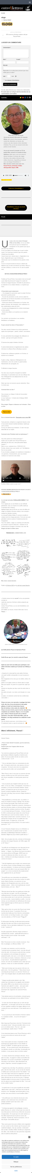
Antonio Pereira (5, 738)
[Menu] (30, 2)
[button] (29, 1137)
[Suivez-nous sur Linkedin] (25, 97)
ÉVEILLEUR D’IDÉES (19, 500)
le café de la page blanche (23, 585)
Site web (5, 65)
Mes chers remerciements (8, 580)
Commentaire (7, 47)
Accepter (16, 1157)
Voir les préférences (16, 1166)
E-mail (18, 59)
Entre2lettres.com (24, 606)
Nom (4, 59)
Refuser (16, 1162)
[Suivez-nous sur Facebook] (30, 97)
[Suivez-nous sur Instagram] (27, 97)
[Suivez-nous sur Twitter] (20, 97)
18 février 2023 (10, 585)
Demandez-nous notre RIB (23, 417)
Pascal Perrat (7, 20)
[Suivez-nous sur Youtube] (23, 97)
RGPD (16, 1170)
